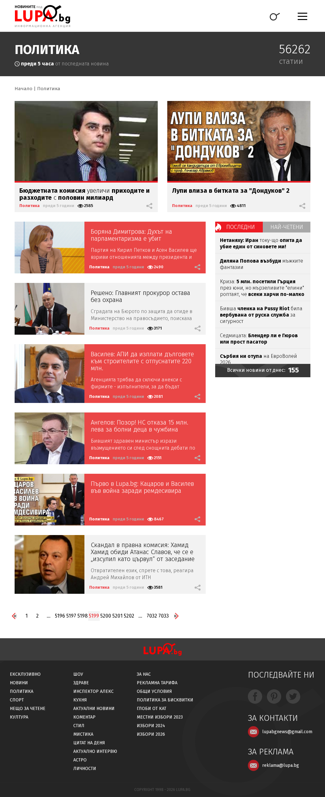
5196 (60, 616)
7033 (163, 616)
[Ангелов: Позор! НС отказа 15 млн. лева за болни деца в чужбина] (49, 438)
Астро (80, 760)
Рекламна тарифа (157, 683)
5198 (82, 616)
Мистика (83, 734)
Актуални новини (94, 708)
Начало (23, 88)
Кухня (80, 700)
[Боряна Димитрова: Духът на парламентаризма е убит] (49, 247)
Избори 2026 (151, 734)
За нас (144, 674)
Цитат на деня (89, 743)
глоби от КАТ (151, 708)
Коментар (84, 717)
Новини (19, 683)
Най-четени (286, 227)
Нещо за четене (27, 708)
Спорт (17, 700)
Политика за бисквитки (165, 700)
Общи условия (154, 691)
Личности (84, 768)
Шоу (78, 674)
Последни (240, 227)
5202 (129, 616)
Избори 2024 (151, 725)
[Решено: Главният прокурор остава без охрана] (49, 309)
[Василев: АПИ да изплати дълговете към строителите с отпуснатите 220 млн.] (49, 373)
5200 (105, 616)
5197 (71, 616)
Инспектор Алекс (93, 691)
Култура (19, 717)
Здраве (81, 683)
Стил (78, 725)
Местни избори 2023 (160, 717)
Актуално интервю (95, 751)
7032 (152, 616)
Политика (48, 88)
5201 (117, 616)
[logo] (42, 16)
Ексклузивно (25, 674)
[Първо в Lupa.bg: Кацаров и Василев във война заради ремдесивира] (49, 500)
